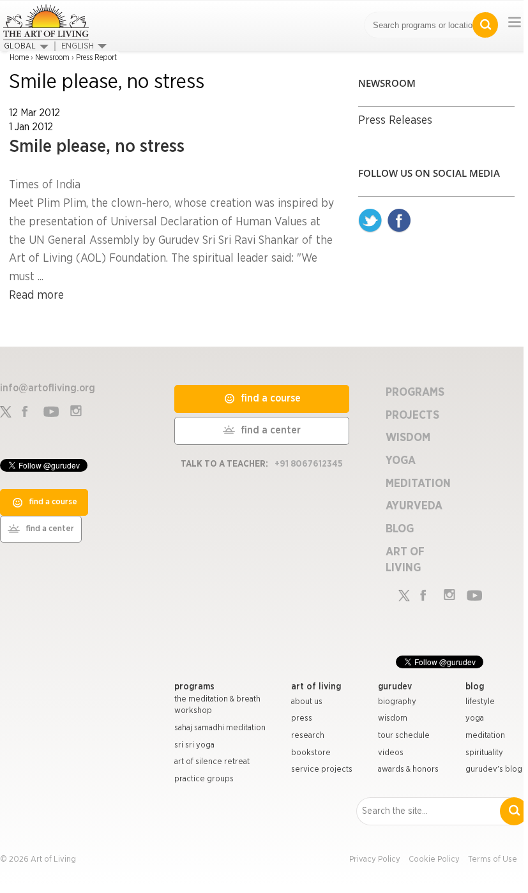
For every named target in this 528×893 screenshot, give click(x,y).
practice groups (204, 779)
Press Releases (395, 120)
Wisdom (408, 438)
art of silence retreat (212, 762)
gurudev (395, 686)
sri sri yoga (194, 745)
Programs (415, 392)
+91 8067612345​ (309, 464)
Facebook (399, 221)
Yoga (401, 461)
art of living (316, 686)
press (301, 718)
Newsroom (52, 57)
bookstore (311, 753)
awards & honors (408, 769)
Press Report (96, 57)
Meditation (418, 484)
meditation (485, 736)
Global (20, 46)
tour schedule (404, 736)
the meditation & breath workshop (217, 705)
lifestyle (480, 702)
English (77, 46)
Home (19, 57)
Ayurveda (414, 506)
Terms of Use (492, 859)
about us (306, 702)
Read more (36, 295)
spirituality (484, 753)
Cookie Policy (434, 859)
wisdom (392, 718)
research (307, 736)
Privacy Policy (374, 859)
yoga (474, 718)
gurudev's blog (493, 769)
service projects (321, 769)
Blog (400, 529)
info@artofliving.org (47, 388)
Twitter (370, 221)
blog (474, 686)
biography (397, 702)
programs (194, 686)
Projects (412, 415)
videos (391, 753)
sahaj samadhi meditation (220, 728)
